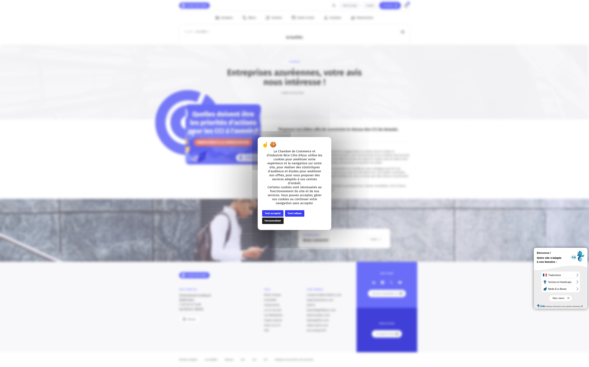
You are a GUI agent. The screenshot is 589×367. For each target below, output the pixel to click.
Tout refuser (294, 213)
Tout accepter (273, 213)
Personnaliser (273, 220)
